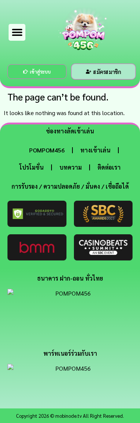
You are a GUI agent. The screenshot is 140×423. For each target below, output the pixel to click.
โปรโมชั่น (31, 167)
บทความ (70, 167)
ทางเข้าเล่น (95, 150)
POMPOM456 (47, 150)
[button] (17, 32)
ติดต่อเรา (109, 167)
